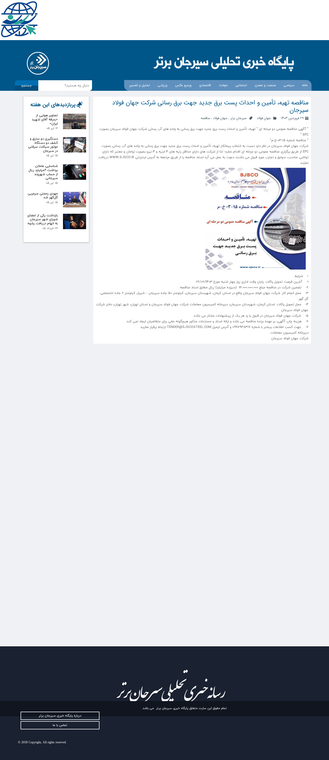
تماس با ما (60, 725)
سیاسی (289, 85)
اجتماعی (241, 85)
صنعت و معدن (265, 85)
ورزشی (162, 85)
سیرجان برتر (238, 118)
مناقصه (205, 118)
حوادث (223, 85)
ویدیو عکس (183, 85)
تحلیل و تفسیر (139, 85)
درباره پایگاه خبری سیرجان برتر (60, 715)
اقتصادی (205, 85)
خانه (305, 85)
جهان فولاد (264, 118)
